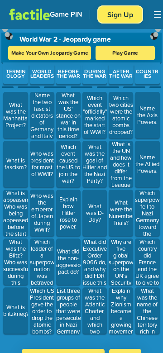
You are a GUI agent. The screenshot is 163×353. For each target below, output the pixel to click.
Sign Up (120, 14)
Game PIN (66, 14)
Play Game (125, 53)
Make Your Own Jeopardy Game (49, 53)
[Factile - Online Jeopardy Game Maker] (29, 14)
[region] (81, 186)
